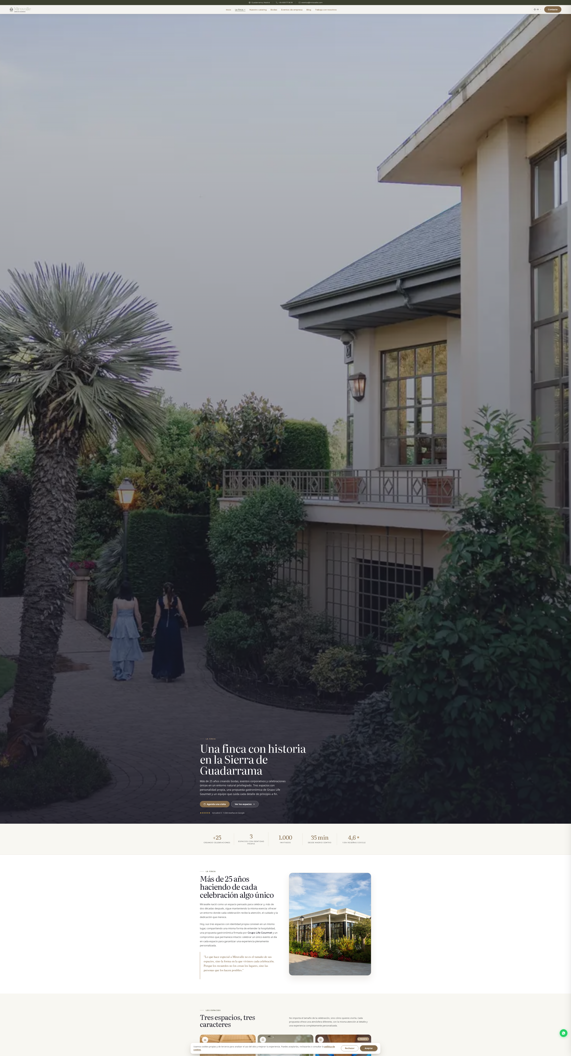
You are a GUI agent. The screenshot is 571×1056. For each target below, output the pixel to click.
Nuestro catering (258, 9)
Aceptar (369, 1048)
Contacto (553, 9)
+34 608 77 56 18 (285, 2)
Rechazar (349, 1048)
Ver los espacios (243, 804)
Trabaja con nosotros (326, 9)
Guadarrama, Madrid (260, 2)
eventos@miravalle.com (312, 2)
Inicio (228, 9)
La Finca (239, 9)
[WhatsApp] (563, 1033)
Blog (308, 9)
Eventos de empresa (291, 9)
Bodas (273, 9)
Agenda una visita (216, 804)
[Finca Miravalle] (20, 9)
